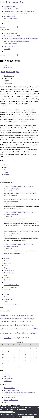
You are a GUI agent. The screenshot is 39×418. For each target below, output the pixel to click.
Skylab (6, 333)
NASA (9, 329)
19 (14, 357)
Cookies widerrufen (28, 417)
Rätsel (5, 297)
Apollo (2, 315)
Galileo (31, 321)
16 (36, 354)
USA (14, 337)
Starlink (2, 337)
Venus (22, 338)
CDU (21, 318)
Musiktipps (7, 289)
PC (17, 328)
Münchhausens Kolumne (10, 287)
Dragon (32, 318)
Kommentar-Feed (8, 378)
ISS (16, 325)
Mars (25, 325)
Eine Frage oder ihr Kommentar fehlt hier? (16, 41)
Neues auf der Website (10, 43)
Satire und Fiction (8, 299)
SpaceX (6, 301)
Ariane (8, 315)
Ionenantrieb (3, 325)
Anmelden (6, 374)
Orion (14, 328)
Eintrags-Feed (7, 376)
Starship (8, 337)
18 (8, 357)
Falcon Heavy (21, 321)
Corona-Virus (26, 318)
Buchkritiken (7, 263)
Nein (24, 409)
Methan (29, 325)
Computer (6, 80)
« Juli (18, 367)
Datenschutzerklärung (10, 33)
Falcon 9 (14, 321)
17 (3, 357)
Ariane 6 (22, 315)
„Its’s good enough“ (9, 71)
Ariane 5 (15, 315)
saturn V (2, 333)
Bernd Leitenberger (9, 76)
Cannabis (17, 318)
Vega (18, 338)
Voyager (27, 337)
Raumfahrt (6, 294)
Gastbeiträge (7, 277)
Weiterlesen (3, 181)
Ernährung (6, 275)
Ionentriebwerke (10, 325)
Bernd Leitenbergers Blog (12, 2)
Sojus (14, 333)
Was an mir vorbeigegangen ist (12, 304)
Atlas (28, 315)
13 (19, 354)
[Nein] (14, 412)
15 (30, 354)
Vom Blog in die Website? (11, 46)
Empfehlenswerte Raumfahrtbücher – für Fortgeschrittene (21, 38)
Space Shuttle (22, 333)
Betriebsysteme (8, 67)
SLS (10, 333)
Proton (20, 328)
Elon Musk (3, 321)
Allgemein (6, 258)
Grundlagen (7, 280)
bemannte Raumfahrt (5, 318)
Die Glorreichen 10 (9, 270)
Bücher (6, 261)
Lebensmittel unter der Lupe (11, 285)
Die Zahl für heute (9, 273)
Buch (13, 318)
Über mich (7, 49)
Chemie (6, 265)
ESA (8, 321)
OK (21, 409)
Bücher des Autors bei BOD (12, 36)
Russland (31, 328)
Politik (5, 292)
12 (14, 354)
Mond (33, 325)
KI (4, 282)
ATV (31, 315)
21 (25, 357)
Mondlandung (3, 328)
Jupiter (20, 325)
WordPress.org (8, 381)
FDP (27, 321)
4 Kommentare (8, 83)
